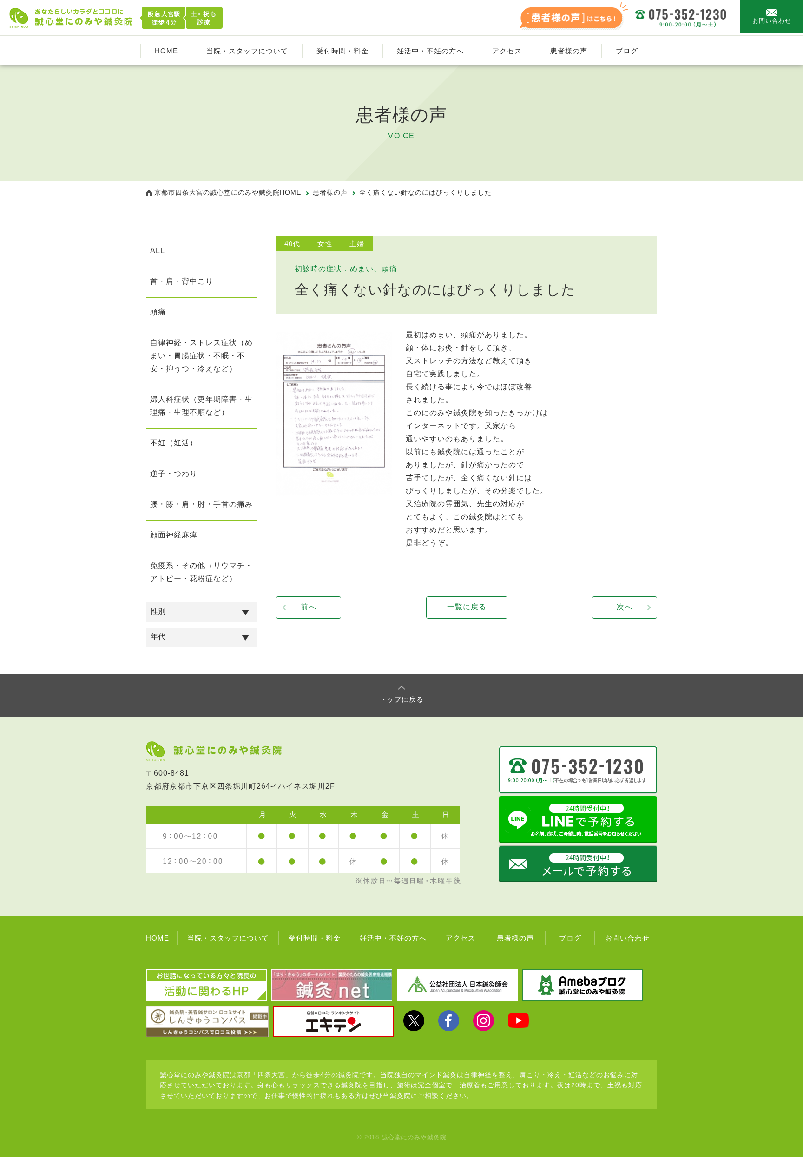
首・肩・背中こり (181, 281)
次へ (624, 607)
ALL (157, 251)
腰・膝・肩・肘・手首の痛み (201, 504)
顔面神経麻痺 (173, 535)
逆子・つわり (173, 473)
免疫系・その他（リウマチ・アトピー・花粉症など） (201, 572)
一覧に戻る (467, 607)
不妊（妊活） (173, 443)
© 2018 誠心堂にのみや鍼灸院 (402, 1137)
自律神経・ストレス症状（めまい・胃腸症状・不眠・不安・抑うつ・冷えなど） (201, 356)
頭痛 (158, 312)
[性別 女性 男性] (201, 612)
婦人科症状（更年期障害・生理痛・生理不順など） (201, 405)
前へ (308, 607)
